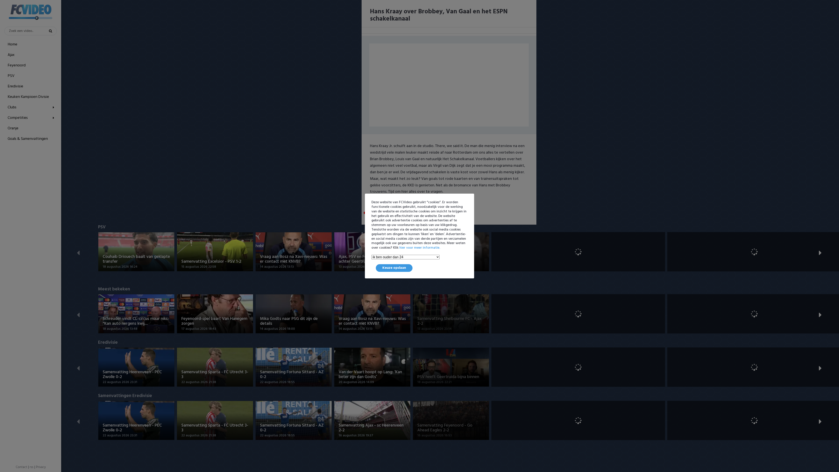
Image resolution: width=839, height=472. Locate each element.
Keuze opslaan (394, 268)
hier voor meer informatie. (419, 248)
